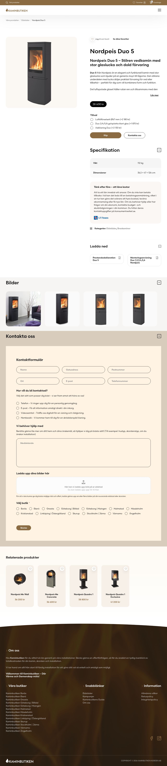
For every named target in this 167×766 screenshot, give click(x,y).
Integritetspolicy (149, 699)
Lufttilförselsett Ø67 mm (112, 119)
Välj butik (23, 503)
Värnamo (117, 513)
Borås (24, 508)
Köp (106, 135)
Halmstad (119, 508)
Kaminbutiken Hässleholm (19, 712)
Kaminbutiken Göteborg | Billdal (22, 702)
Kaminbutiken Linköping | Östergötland (26, 718)
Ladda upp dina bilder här (32, 473)
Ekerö (36, 508)
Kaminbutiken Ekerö (16, 696)
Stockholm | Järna (96, 513)
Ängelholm (135, 513)
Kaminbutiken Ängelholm (19, 731)
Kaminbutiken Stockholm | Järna (22, 724)
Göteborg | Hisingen (96, 508)
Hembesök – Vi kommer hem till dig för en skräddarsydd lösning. (53, 417)
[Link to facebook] (152, 738)
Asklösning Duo (108, 127)
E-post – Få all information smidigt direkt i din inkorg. (47, 408)
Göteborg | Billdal (70, 508)
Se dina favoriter (121, 39)
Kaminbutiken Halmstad (18, 709)
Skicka (23, 528)
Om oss (86, 702)
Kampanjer (88, 696)
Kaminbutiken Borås (16, 693)
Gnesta (50, 508)
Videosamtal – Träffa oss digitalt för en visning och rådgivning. (52, 413)
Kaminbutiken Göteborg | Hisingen (23, 705)
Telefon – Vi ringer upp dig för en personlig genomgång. (49, 403)
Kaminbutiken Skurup (17, 721)
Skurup (76, 513)
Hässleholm (137, 508)
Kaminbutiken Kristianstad (19, 715)
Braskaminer (123, 228)
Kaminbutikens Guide (94, 699)
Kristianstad (27, 513)
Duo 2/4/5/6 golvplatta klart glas (117, 123)
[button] (92, 39)
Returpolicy (147, 696)
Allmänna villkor (149, 693)
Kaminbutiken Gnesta (17, 699)
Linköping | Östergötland (52, 513)
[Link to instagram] (159, 738)
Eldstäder (25, 20)
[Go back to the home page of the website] (17, 10)
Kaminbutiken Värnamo (18, 727)
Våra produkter (12, 20)
